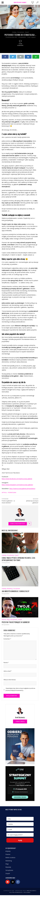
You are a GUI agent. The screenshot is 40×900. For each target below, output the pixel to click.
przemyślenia (12, 492)
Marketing (9, 588)
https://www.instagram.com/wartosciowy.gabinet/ (17, 485)
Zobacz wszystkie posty (17, 523)
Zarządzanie (20, 32)
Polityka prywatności (16, 892)
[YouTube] (7, 882)
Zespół (27, 32)
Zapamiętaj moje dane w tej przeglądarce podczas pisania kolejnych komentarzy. (20, 689)
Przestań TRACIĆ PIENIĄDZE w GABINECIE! (16, 622)
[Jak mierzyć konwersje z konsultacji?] (20, 576)
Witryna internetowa (10, 680)
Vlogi (8, 619)
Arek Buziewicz (31, 890)
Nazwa (6, 662)
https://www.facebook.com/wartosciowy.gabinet (17, 479)
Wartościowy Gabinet (20, 2)
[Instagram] (13, 882)
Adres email (8, 671)
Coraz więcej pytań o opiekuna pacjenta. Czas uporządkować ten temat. (18, 559)
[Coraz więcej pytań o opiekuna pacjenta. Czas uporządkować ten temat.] (20, 543)
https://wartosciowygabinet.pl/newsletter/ (22, 488)
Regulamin (27, 892)
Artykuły (14, 32)
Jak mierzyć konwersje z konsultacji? (15, 591)
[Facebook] (18, 882)
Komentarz (7, 639)
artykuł (4, 492)
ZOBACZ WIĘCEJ (20, 721)
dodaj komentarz (20, 44)
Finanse (4, 619)
